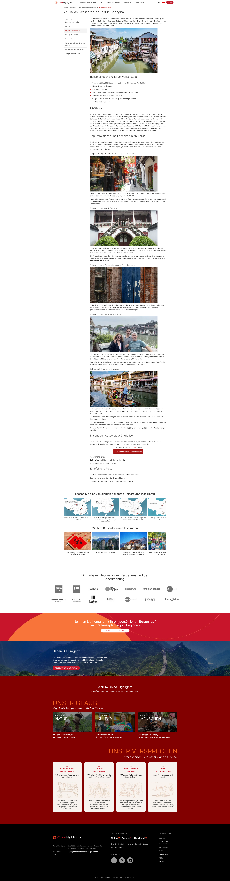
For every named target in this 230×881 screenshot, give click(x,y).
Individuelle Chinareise (115, 631)
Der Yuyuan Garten (71, 35)
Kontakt (169, 2)
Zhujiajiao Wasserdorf (72, 30)
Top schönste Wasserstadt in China (103, 463)
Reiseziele (127, 2)
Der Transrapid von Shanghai (74, 49)
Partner (161, 851)
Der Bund (68, 26)
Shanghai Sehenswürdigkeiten (87, 7)
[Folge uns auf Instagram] (130, 863)
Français (130, 844)
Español (138, 844)
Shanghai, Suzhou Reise (124, 481)
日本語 (121, 847)
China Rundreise (113, 2)
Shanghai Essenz (119, 478)
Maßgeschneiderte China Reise (91, 2)
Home (66, 7)
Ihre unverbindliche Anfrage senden (128, 451)
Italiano (145, 844)
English (113, 844)
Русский (114, 847)
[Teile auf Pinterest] (122, 863)
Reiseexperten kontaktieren (66, 668)
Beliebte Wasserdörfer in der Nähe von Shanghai (107, 460)
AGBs (161, 858)
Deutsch (121, 844)
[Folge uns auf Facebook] (114, 863)
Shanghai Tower (70, 39)
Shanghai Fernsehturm (72, 54)
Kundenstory (163, 847)
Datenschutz (163, 854)
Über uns (139, 2)
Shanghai (73, 7)
